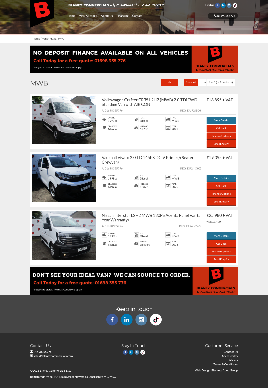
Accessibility (230, 356)
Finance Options (221, 135)
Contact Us (231, 351)
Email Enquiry (221, 143)
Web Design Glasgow (208, 370)
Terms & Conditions (225, 364)
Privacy (233, 360)
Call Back (221, 128)
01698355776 (226, 15)
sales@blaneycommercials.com (53, 356)
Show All (191, 82)
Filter (169, 82)
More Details (221, 120)
